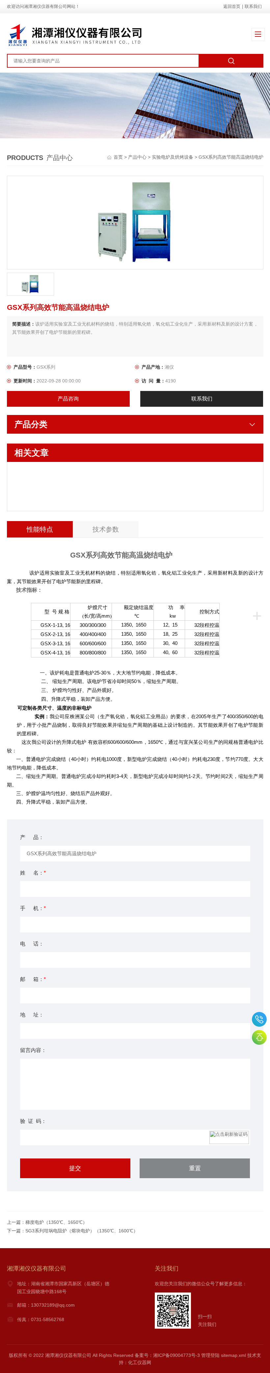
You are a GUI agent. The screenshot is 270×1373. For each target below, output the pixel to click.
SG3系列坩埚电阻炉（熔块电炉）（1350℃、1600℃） (81, 1230)
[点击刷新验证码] (229, 1137)
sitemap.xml (233, 1355)
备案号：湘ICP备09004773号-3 (167, 1355)
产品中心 (137, 157)
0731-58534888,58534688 (259, 1019)
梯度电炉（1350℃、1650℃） (56, 1222)
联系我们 (253, 6)
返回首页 (231, 6)
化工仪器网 (139, 1362)
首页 (119, 157)
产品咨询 (68, 398)
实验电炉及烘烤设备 (172, 157)
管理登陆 (210, 1355)
